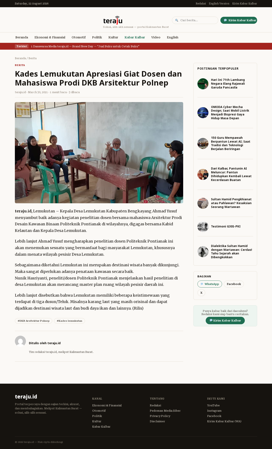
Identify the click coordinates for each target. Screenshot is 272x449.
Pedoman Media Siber (165, 410)
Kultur (113, 37)
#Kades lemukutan (69, 320)
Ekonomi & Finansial (49, 37)
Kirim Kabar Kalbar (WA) (224, 421)
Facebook (234, 284)
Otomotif (79, 37)
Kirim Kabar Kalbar (244, 3)
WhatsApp (212, 284)
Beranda (21, 37)
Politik (97, 37)
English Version (219, 3)
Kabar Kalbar (135, 37)
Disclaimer (157, 421)
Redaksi (201, 3)
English (172, 37)
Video (155, 37)
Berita (32, 58)
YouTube (213, 405)
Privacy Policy (160, 416)
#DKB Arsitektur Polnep (34, 320)
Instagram (214, 410)
